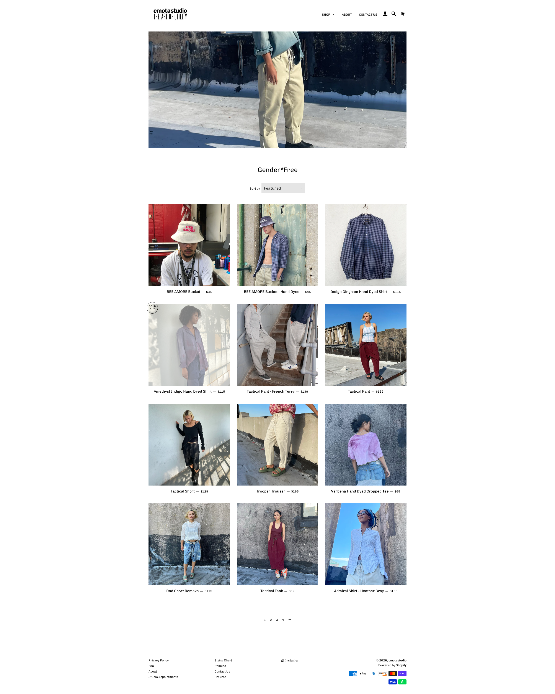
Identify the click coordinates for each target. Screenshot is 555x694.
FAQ (151, 666)
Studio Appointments (163, 677)
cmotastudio (397, 660)
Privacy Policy (159, 660)
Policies (220, 666)
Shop (326, 15)
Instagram (292, 660)
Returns (220, 677)
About (347, 15)
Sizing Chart (223, 660)
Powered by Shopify (392, 665)
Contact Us (368, 15)
